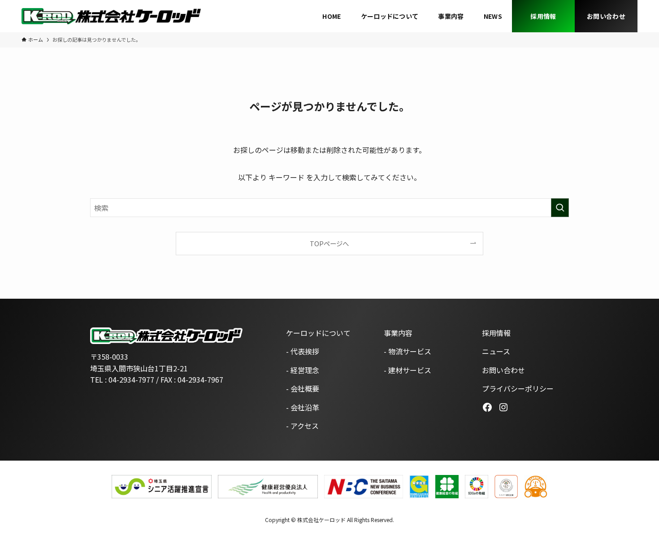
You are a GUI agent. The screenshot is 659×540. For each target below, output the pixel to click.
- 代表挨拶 (302, 351)
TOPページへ (329, 243)
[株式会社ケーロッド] (111, 16)
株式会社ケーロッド (321, 519)
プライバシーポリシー (518, 388)
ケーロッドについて (318, 332)
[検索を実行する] (560, 207)
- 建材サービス (407, 370)
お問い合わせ (503, 370)
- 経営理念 (302, 370)
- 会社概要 (302, 388)
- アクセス (302, 425)
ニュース (496, 351)
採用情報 (496, 332)
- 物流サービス (407, 351)
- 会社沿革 (302, 407)
